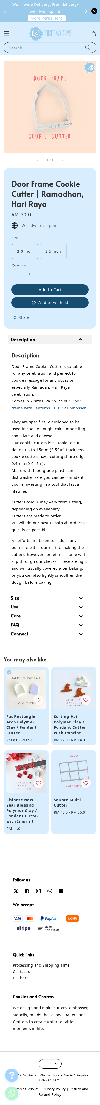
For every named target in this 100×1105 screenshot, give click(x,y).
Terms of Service (25, 1089)
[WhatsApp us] (11, 1093)
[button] (6, 33)
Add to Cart (50, 289)
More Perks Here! (47, 18)
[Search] (88, 47)
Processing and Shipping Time (41, 965)
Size (15, 237)
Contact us (23, 971)
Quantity (19, 265)
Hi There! (21, 977)
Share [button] (24, 317)
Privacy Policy (54, 1089)
